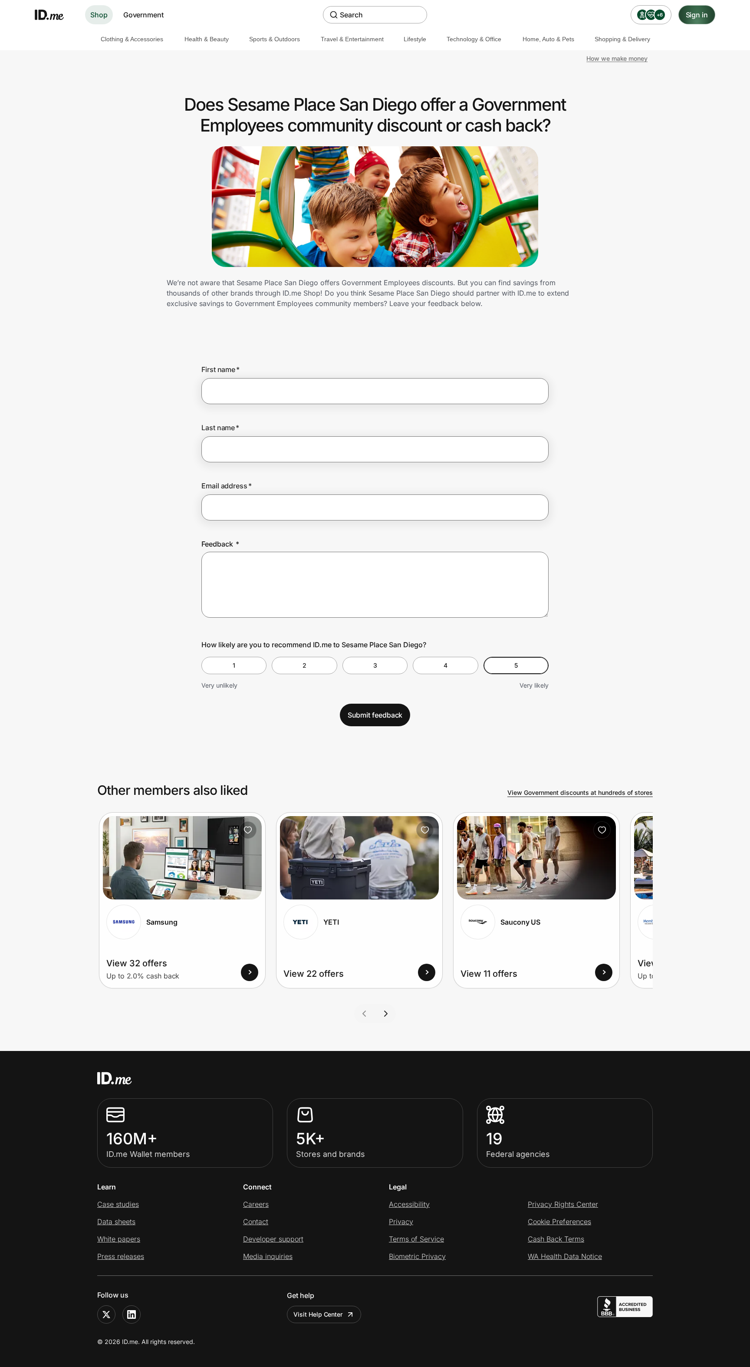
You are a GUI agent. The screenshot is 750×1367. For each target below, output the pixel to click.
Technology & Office (474, 39)
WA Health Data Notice (565, 1256)
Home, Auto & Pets (548, 39)
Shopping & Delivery (622, 39)
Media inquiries (268, 1256)
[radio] (233, 665)
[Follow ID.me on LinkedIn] (131, 1314)
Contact (255, 1221)
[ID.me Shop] (55, 15)
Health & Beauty (206, 39)
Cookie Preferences (559, 1221)
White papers (118, 1239)
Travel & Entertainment (352, 39)
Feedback (220, 544)
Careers (256, 1204)
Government (143, 14)
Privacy (401, 1221)
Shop (99, 14)
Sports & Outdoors (274, 39)
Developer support (273, 1239)
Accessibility (409, 1204)
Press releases (120, 1256)
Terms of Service (416, 1239)
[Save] (248, 830)
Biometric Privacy (417, 1256)
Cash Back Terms (556, 1239)
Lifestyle (415, 39)
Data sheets (116, 1221)
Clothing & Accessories (132, 39)
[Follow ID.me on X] (106, 1314)
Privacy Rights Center (563, 1204)
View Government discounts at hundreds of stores (580, 792)
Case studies (118, 1204)
